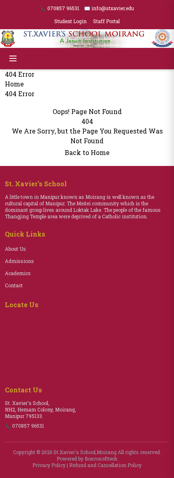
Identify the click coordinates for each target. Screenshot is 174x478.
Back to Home (87, 152)
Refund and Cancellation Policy (105, 465)
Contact (14, 285)
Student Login (70, 21)
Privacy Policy (49, 465)
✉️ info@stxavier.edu (109, 8)
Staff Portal (106, 21)
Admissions (19, 261)
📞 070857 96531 (59, 8)
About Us (15, 248)
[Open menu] (13, 58)
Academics (18, 273)
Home (14, 84)
